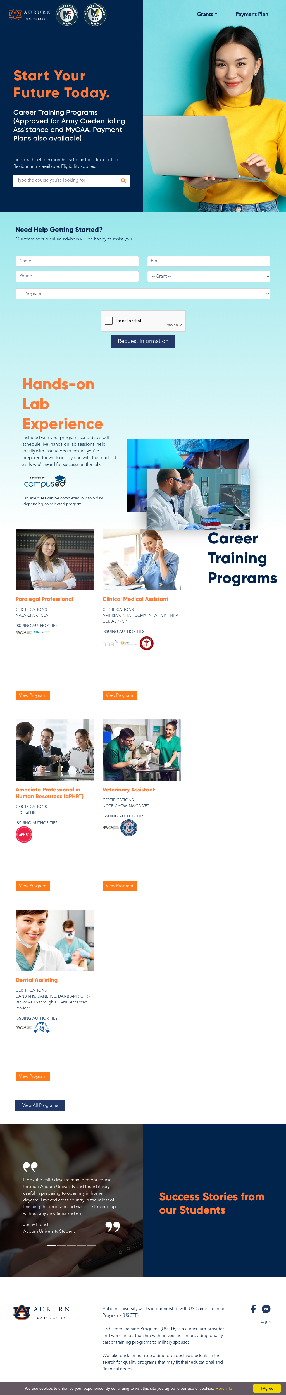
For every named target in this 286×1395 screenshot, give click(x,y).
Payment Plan (251, 14)
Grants (205, 14)
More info (223, 1388)
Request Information (143, 341)
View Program (32, 695)
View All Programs (40, 1105)
